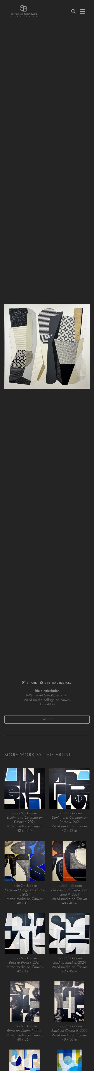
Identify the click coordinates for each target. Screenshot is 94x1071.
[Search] (73, 11)
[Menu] (82, 11)
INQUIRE (47, 719)
